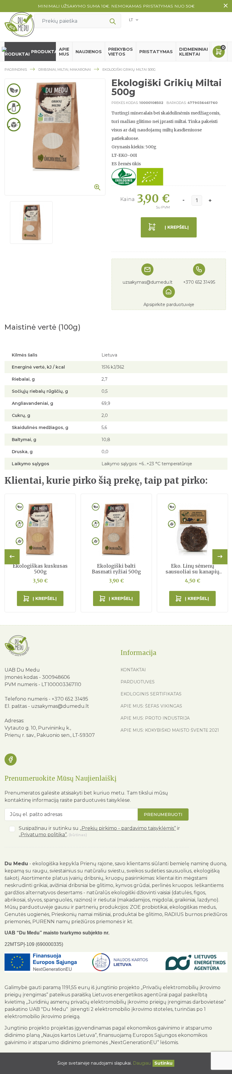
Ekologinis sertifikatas (151, 694)
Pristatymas (156, 51)
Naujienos (89, 51)
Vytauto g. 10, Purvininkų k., (38, 728)
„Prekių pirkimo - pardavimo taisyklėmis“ (128, 828)
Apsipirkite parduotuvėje (168, 304)
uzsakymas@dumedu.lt (147, 282)
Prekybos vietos (120, 52)
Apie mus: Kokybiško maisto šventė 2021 (170, 730)
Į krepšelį (177, 227)
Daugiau (142, 1063)
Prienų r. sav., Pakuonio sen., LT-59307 (50, 735)
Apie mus (64, 52)
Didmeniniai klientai (193, 52)
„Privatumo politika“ (43, 834)
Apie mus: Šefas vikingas (151, 706)
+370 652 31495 (199, 282)
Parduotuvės (138, 682)
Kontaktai (133, 669)
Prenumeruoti (163, 814)
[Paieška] (112, 22)
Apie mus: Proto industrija (155, 718)
